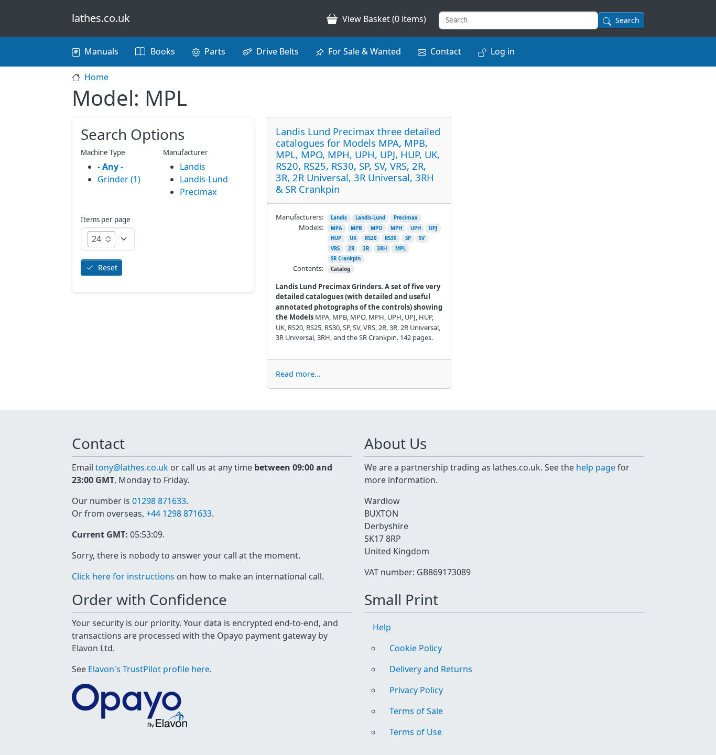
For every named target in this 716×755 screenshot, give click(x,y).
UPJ (433, 228)
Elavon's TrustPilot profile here (149, 669)
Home (96, 77)
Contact (445, 51)
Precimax (406, 217)
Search (627, 20)
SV (422, 238)
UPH (415, 228)
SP (408, 238)
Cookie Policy (415, 648)
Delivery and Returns (430, 669)
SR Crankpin (346, 258)
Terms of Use (415, 732)
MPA (336, 228)
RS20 (371, 238)
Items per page (106, 219)
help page (595, 467)
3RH (382, 248)
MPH (396, 228)
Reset (107, 267)
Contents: (308, 268)
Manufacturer (185, 152)
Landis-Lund (370, 217)
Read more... (298, 374)
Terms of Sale (416, 711)
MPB (356, 228)
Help (382, 627)
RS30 (391, 238)
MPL (400, 248)
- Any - (110, 166)
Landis (339, 217)
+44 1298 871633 (179, 513)
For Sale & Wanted (364, 51)
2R (351, 248)
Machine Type (103, 152)
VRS (335, 248)
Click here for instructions (123, 576)
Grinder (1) (118, 179)
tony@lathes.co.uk (131, 467)
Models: (311, 227)
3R (366, 248)
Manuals (101, 51)
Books (162, 51)
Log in (503, 51)
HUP (336, 238)
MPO (377, 228)
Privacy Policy (416, 690)
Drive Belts (277, 51)
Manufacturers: (299, 217)
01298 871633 (159, 501)
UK (353, 238)
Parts (214, 51)
